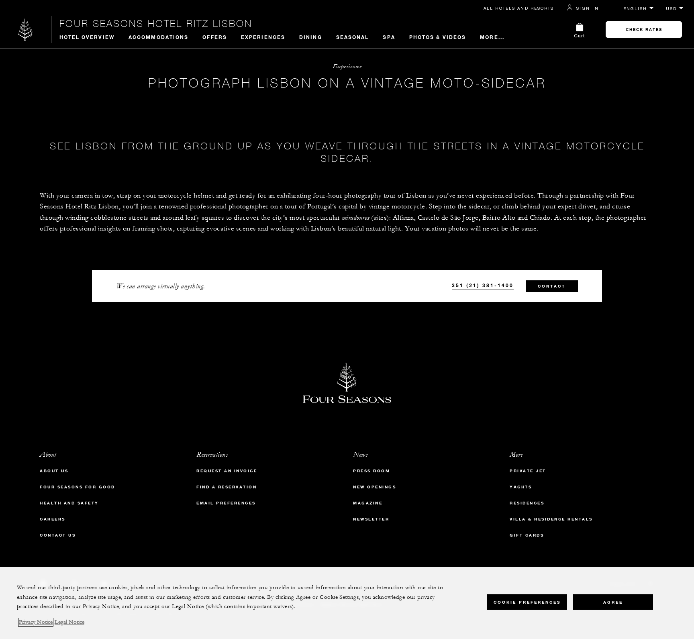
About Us (54, 471)
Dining (310, 37)
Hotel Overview (86, 37)
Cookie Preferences (527, 601)
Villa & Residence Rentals (551, 519)
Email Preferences (226, 503)
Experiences (263, 37)
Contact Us (58, 535)
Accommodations (158, 37)
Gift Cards (527, 535)
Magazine (367, 503)
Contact (551, 286)
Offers (214, 37)
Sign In (587, 8)
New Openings (374, 487)
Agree (613, 601)
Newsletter (371, 519)
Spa (389, 37)
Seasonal (352, 37)
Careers (52, 519)
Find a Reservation (226, 487)
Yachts (521, 487)
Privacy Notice (36, 622)
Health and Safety (69, 503)
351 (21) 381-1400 (483, 285)
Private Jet (528, 471)
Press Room (371, 471)
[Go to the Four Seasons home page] (25, 29)
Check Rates (644, 29)
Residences (527, 503)
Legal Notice (69, 622)
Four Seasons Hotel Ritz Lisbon (155, 23)
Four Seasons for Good (77, 487)
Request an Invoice (226, 471)
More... (492, 37)
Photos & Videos (437, 37)
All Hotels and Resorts (519, 8)
